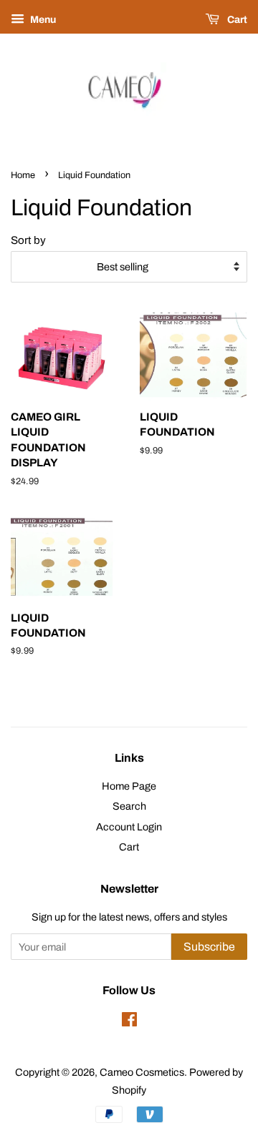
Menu (42, 19)
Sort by (28, 240)
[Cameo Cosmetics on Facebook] (129, 1022)
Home (23, 175)
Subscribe (209, 947)
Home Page (129, 786)
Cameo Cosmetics (142, 1072)
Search (129, 806)
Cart (236, 19)
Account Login (129, 827)
